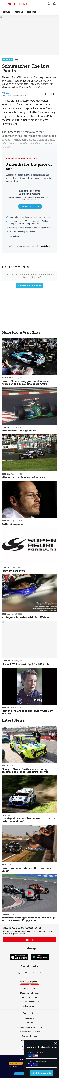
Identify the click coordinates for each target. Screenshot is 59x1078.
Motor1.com (29, 988)
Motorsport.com (29, 997)
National (31, 11)
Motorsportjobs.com (29, 993)
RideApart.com (29, 1006)
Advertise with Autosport (29, 1031)
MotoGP (19, 11)
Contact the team (29, 1036)
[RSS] (40, 973)
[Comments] (53, 94)
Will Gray (6, 93)
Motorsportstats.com (29, 1002)
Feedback (29, 1018)
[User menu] (54, 4)
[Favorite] (46, 94)
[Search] (49, 4)
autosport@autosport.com (29, 1027)
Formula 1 (6, 11)
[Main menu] (3, 4)
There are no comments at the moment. (29, 276)
